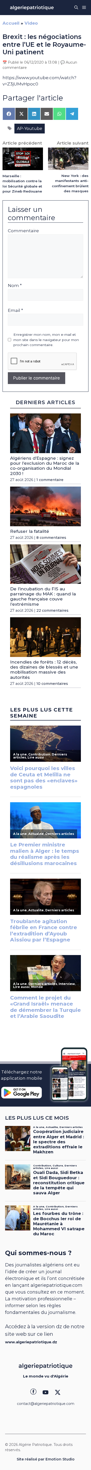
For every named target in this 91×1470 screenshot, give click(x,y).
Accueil (11, 23)
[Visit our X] (58, 1392)
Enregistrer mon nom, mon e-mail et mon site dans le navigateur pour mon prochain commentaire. (46, 340)
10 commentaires (52, 683)
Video (31, 23)
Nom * (15, 285)
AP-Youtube (29, 128)
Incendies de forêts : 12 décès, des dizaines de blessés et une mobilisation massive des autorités (44, 669)
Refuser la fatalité (29, 531)
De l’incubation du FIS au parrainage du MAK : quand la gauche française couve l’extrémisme (43, 596)
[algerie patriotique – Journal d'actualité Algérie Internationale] (32, 7)
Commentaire (23, 230)
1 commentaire (49, 480)
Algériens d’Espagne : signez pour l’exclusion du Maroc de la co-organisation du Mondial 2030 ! (44, 466)
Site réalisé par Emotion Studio (46, 1459)
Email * (15, 310)
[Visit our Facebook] (33, 1392)
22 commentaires (52, 610)
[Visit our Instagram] (45, 1392)
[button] (76, 7)
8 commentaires (51, 537)
